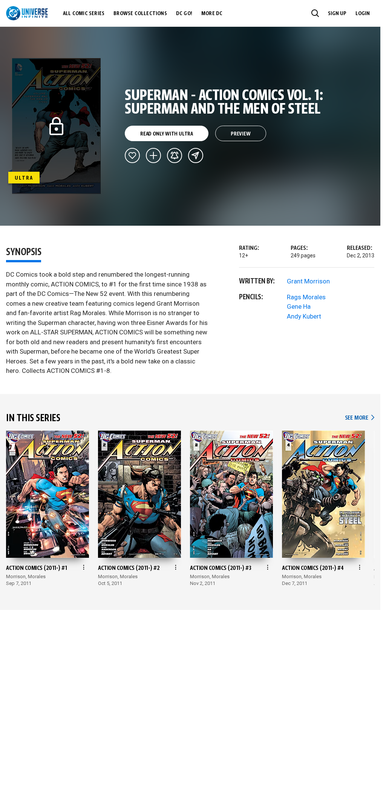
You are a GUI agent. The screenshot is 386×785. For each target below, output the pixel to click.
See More (359, 418)
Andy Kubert (304, 316)
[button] (315, 13)
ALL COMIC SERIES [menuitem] (83, 13)
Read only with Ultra (166, 134)
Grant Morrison (308, 281)
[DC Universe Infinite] (27, 13)
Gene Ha (299, 306)
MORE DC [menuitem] (211, 13)
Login (362, 13)
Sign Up (337, 13)
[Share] (195, 155)
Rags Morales (306, 297)
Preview (241, 134)
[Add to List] (153, 155)
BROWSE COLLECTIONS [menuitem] (140, 13)
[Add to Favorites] (132, 155)
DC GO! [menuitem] (184, 13)
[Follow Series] (174, 155)
